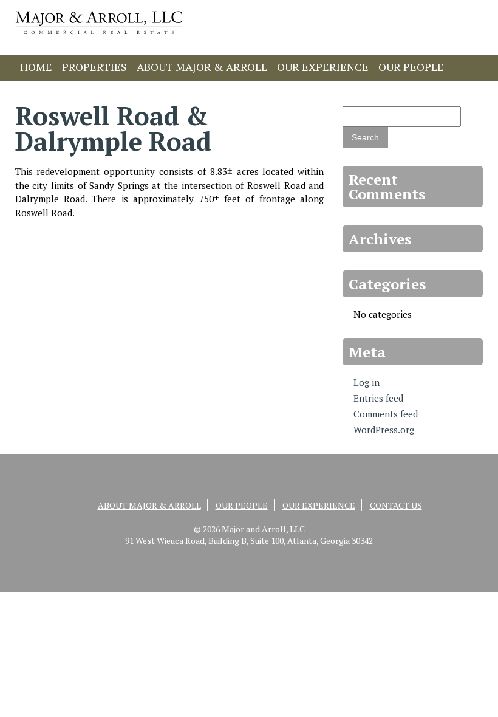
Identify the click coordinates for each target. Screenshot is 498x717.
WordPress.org (383, 430)
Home (36, 67)
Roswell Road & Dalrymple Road (113, 128)
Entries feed (378, 398)
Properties (94, 67)
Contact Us (53, 91)
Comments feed (385, 414)
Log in (366, 382)
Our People (411, 67)
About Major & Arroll (202, 67)
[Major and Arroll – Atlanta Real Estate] (99, 37)
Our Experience (323, 67)
